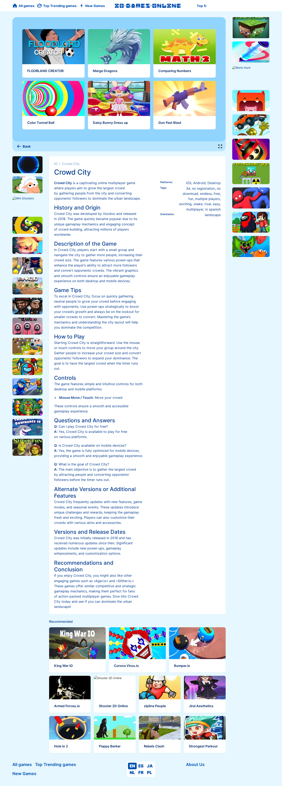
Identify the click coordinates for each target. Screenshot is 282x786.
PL (149, 772)
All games (22, 764)
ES (140, 766)
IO (55, 164)
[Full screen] (220, 146)
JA (150, 766)
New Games (24, 773)
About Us (195, 764)
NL (132, 772)
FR (140, 772)
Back (27, 146)
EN (132, 766)
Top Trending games (55, 764)
